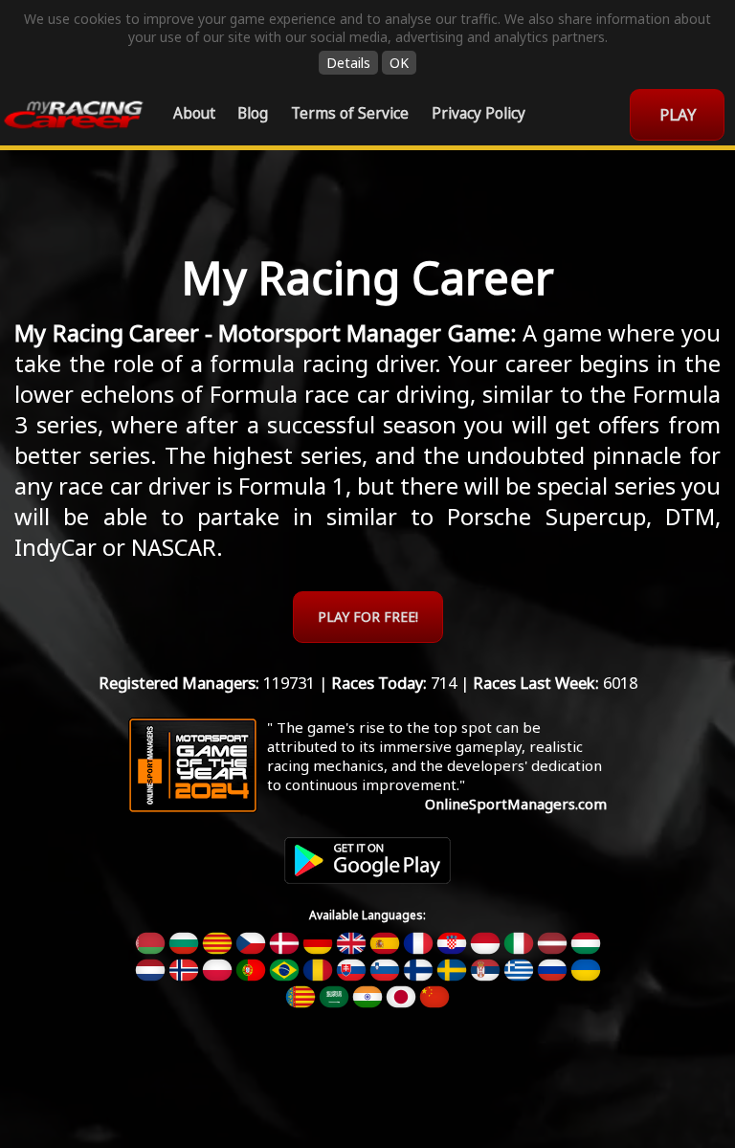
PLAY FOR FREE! (368, 616)
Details (348, 63)
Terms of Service (350, 113)
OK (399, 63)
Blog (252, 113)
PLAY (677, 114)
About (194, 113)
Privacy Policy (478, 113)
